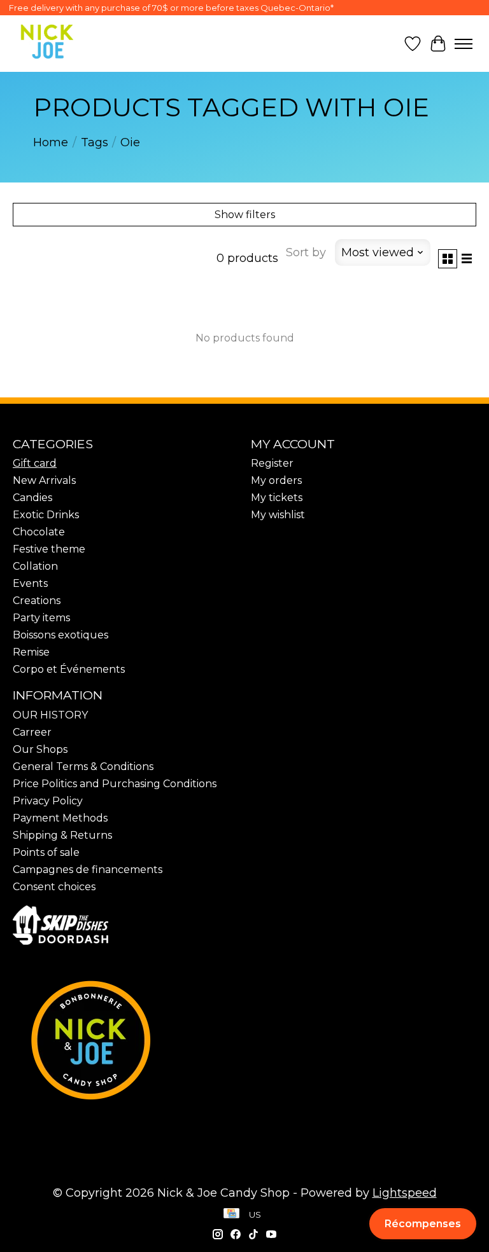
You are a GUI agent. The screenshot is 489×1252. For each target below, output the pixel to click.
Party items (41, 618)
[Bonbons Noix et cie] (244, 1040)
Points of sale (46, 852)
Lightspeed (404, 1193)
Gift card (35, 463)
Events (30, 583)
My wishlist (278, 515)
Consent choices (54, 887)
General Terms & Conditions (83, 766)
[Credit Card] (231, 1214)
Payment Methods (60, 818)
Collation (35, 566)
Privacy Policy (48, 801)
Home (50, 142)
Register (272, 463)
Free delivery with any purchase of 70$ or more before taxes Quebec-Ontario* (171, 8)
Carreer (32, 732)
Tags (94, 142)
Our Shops (40, 749)
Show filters (245, 215)
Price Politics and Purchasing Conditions (114, 784)
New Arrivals (44, 480)
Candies (32, 498)
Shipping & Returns (62, 835)
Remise (31, 652)
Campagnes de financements (87, 869)
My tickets (276, 498)
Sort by (306, 252)
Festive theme (49, 549)
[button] (422, 1223)
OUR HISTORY (50, 715)
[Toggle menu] (463, 44)
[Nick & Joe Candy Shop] (47, 41)
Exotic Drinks (46, 515)
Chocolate (39, 532)
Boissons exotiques (60, 635)
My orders (276, 480)
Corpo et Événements (69, 669)
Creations (36, 601)
